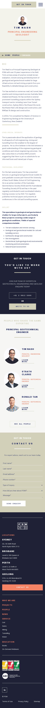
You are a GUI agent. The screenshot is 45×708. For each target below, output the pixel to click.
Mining (4, 629)
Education (8, 642)
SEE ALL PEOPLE (22, 424)
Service (6, 619)
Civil (3, 622)
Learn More (25, 360)
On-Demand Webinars (10, 649)
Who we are (8, 600)
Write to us (22, 306)
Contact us (22, 587)
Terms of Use (7, 701)
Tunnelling (6, 633)
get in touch (24, 4)
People (6, 609)
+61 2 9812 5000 (23, 295)
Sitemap (37, 701)
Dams (4, 626)
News (5, 614)
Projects (7, 605)
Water (4, 637)
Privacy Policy (23, 701)
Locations (8, 535)
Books (4, 645)
